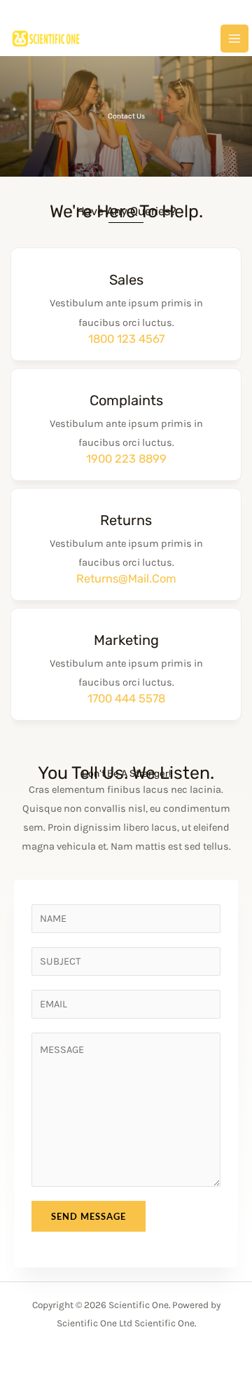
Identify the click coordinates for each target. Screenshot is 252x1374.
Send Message (88, 1216)
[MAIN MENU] (234, 39)
